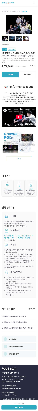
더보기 (19, 159)
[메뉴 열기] (34, 3)
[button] (19, 316)
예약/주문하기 (19, 407)
